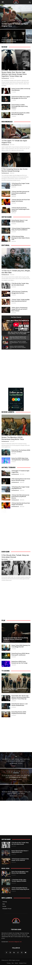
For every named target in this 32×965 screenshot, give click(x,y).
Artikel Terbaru (8, 467)
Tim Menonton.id (5, 78)
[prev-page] (2, 511)
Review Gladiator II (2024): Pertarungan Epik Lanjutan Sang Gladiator (19, 106)
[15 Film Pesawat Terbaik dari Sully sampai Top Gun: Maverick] (6, 861)
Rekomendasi (4, 37)
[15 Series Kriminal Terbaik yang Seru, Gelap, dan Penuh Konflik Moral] (6, 231)
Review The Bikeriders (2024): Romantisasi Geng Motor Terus (13, 438)
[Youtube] (25, 952)
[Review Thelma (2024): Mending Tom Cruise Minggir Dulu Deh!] (6, 648)
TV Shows (6, 671)
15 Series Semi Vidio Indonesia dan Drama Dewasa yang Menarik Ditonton (20, 193)
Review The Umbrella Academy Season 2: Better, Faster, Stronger (15, 688)
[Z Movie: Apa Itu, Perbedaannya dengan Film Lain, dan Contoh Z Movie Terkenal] (6, 310)
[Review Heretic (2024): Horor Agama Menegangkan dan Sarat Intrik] (6, 99)
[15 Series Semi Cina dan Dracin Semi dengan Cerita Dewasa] (6, 202)
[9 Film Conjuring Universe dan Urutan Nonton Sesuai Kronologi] (13, 36)
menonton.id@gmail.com (15, 941)
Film (3, 620)
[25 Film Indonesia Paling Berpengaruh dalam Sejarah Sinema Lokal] (6, 239)
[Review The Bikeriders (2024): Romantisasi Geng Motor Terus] (16, 425)
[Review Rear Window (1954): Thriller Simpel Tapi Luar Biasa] (16, 793)
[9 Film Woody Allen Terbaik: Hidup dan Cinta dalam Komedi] (6, 286)
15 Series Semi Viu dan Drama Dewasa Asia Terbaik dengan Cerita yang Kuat (20, 209)
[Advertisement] (16, 368)
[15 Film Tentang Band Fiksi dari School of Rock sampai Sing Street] (6, 890)
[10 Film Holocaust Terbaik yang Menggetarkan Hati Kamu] (6, 294)
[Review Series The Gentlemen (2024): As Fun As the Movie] (6, 452)
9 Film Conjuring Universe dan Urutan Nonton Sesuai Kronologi (14, 170)
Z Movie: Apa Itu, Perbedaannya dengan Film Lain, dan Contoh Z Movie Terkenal (19, 309)
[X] (21, 952)
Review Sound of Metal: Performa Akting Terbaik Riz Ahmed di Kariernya (15, 638)
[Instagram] (10, 952)
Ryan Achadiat (5, 559)
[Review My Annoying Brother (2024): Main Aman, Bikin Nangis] (6, 115)
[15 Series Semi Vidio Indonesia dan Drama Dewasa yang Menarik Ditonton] (6, 194)
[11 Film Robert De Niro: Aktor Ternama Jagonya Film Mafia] (6, 882)
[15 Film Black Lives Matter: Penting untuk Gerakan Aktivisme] (16, 776)
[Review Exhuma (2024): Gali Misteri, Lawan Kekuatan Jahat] (16, 760)
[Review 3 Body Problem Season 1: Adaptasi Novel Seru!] (6, 853)
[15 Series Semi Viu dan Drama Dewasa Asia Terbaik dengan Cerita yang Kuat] (6, 210)
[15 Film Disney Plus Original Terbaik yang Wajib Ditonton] (6, 186)
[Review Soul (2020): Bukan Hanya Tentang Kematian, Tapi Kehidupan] (6, 460)
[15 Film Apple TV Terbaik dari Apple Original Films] (16, 16)
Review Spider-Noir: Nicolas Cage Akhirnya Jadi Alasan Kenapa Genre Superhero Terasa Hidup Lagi (14, 74)
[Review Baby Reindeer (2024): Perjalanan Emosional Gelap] (6, 714)
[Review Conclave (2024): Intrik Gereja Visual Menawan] (6, 91)
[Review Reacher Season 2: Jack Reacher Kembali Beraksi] (6, 223)
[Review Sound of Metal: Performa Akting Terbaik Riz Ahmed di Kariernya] (16, 633)
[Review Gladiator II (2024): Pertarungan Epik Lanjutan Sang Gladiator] (6, 107)
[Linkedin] (14, 952)
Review (4, 47)
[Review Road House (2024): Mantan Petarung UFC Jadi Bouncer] (6, 656)
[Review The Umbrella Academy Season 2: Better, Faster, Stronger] (16, 683)
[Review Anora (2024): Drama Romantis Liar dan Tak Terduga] (6, 664)
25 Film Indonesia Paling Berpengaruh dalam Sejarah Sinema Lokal (20, 238)
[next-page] (5, 511)
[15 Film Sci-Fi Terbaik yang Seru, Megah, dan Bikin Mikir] (16, 258)
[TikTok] (17, 952)
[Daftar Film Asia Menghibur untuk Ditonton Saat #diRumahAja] (6, 874)
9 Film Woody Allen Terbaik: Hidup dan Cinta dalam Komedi (15, 556)
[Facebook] (6, 952)
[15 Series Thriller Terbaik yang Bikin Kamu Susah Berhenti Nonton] (6, 302)
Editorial (4, 21)
